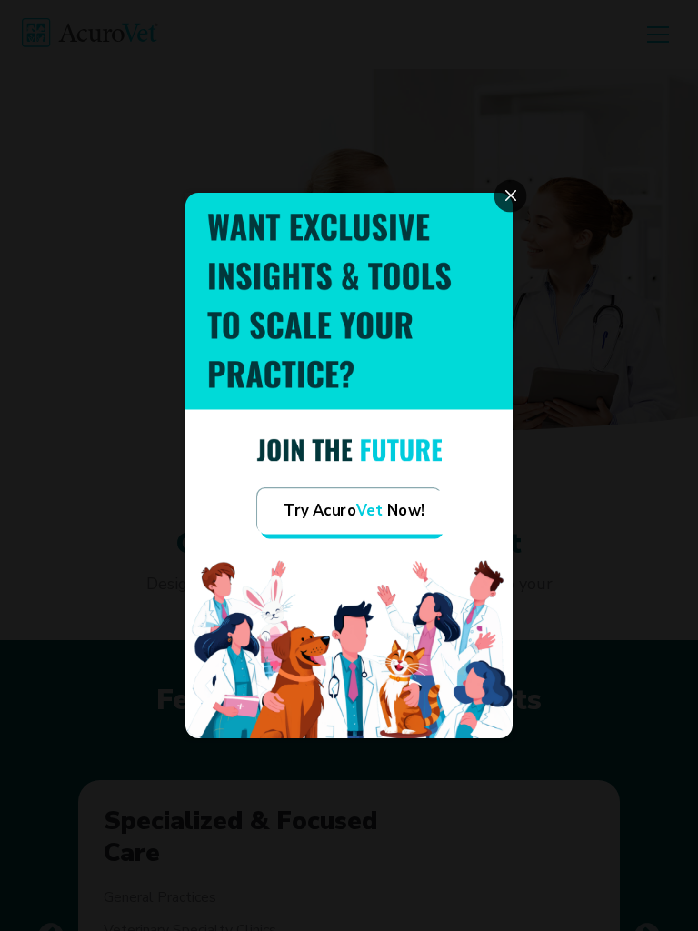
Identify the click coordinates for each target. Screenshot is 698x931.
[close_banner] (510, 196)
